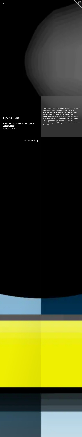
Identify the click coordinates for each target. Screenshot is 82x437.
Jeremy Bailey (9, 125)
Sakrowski (28, 123)
